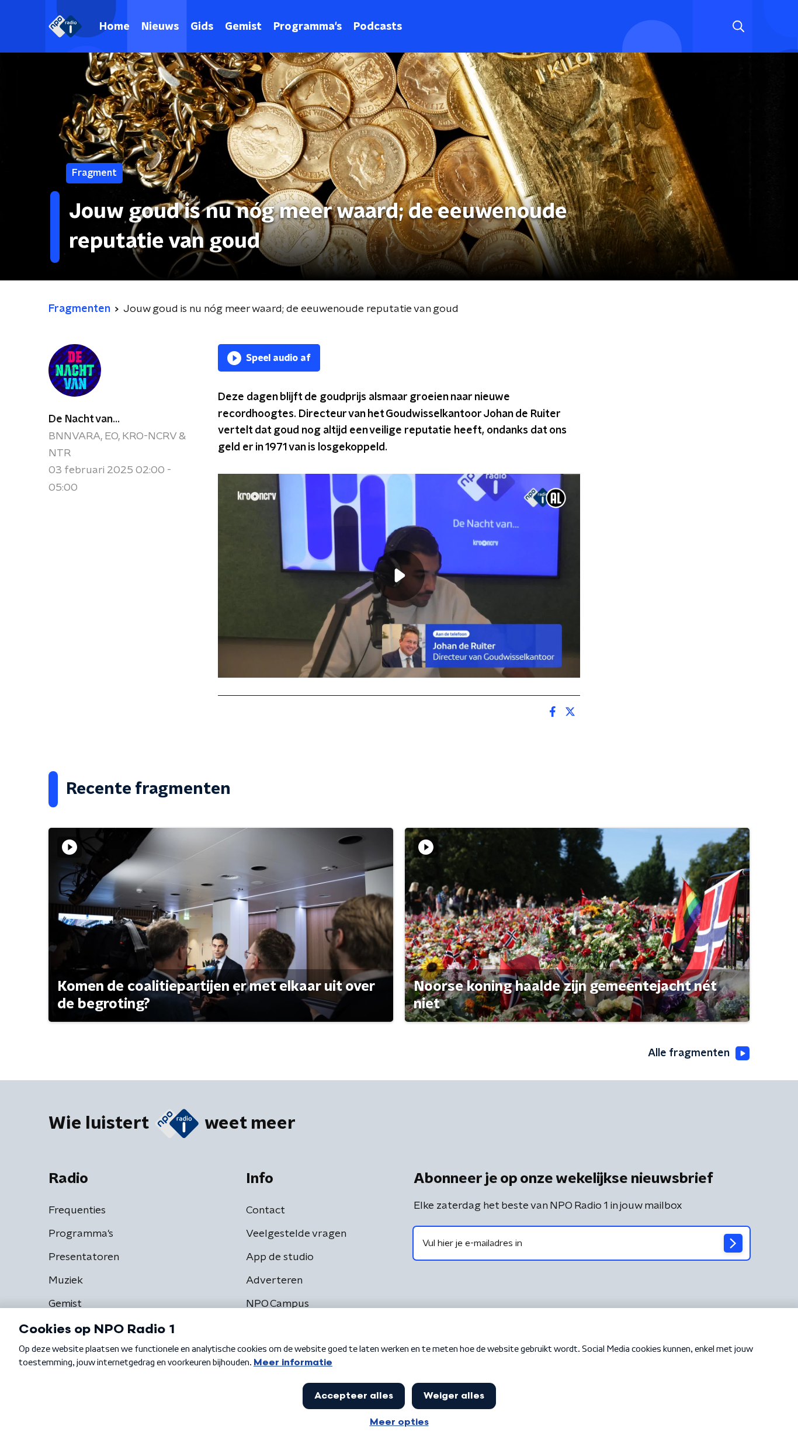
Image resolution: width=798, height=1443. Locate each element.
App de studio (280, 1257)
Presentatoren (83, 1257)
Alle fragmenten (689, 1053)
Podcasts (377, 27)
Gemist (243, 27)
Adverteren (274, 1280)
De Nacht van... (84, 419)
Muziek (65, 1280)
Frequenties (77, 1210)
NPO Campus (277, 1304)
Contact (265, 1210)
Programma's (307, 27)
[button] (738, 26)
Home (114, 27)
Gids (201, 27)
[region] (399, 576)
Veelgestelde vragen (296, 1234)
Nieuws (160, 27)
